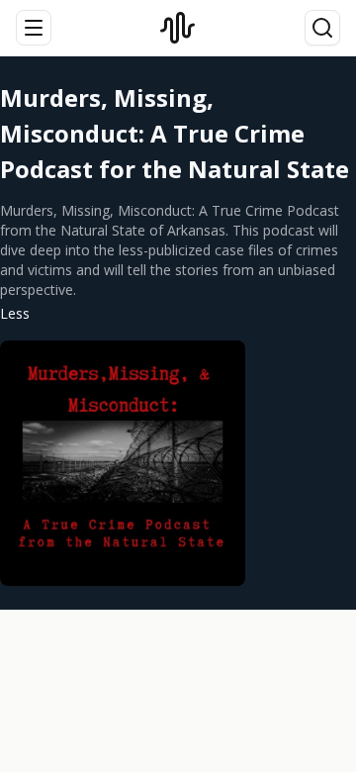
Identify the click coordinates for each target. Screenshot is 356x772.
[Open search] (322, 28)
